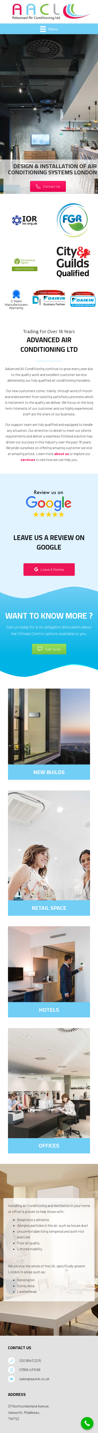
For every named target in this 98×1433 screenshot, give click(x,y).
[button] (48, 186)
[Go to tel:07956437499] (49, 1369)
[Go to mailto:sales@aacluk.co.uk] (49, 1379)
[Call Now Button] (87, 1423)
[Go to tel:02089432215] (49, 1360)
